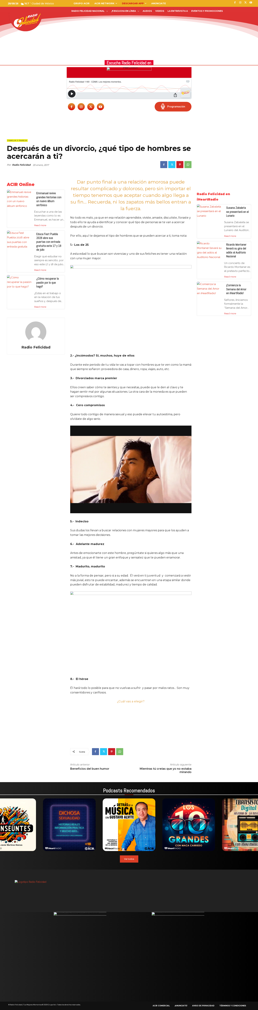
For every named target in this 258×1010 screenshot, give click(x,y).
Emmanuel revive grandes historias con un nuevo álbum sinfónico (48, 199)
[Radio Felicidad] (35, 332)
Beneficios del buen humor (89, 768)
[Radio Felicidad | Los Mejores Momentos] (27, 20)
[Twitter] (91, 107)
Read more (40, 225)
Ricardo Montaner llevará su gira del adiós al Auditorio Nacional (236, 250)
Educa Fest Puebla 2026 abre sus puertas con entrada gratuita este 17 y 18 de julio (48, 242)
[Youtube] (100, 107)
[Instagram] (81, 107)
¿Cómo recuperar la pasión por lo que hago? (47, 282)
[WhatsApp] (187, 164)
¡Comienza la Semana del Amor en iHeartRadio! (236, 289)
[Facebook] (71, 107)
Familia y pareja (17, 140)
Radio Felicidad (21, 164)
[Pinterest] (179, 164)
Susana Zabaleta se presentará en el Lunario (237, 212)
